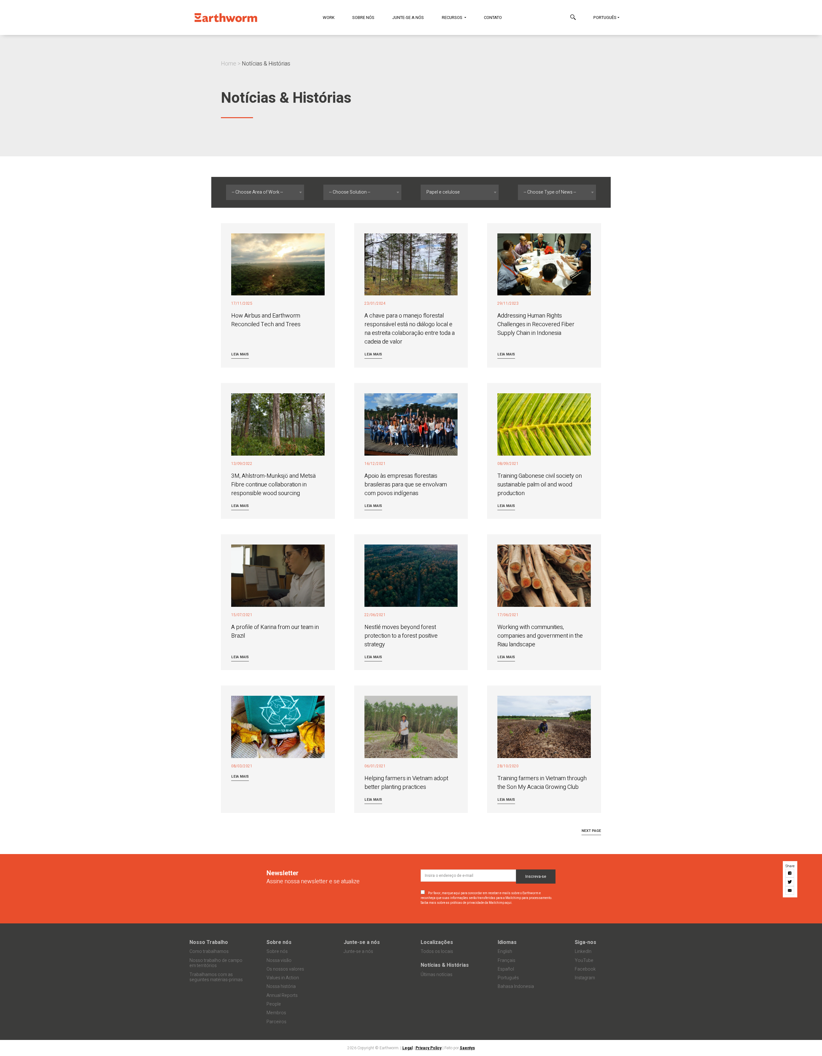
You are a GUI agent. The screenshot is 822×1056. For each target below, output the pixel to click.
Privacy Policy (428, 1048)
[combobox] (265, 192)
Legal (407, 1048)
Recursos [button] (452, 17)
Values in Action (283, 977)
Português (604, 17)
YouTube (584, 960)
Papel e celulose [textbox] (443, 192)
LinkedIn (583, 951)
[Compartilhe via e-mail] (790, 890)
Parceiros (276, 1021)
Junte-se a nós (408, 17)
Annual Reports (282, 995)
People (274, 1004)
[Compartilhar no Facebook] (790, 873)
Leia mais (240, 354)
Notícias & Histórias (445, 965)
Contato (493, 17)
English (505, 951)
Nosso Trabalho (208, 942)
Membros (276, 1012)
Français (506, 960)
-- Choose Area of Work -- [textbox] (257, 192)
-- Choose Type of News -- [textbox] (550, 192)
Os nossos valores (285, 969)
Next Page (591, 830)
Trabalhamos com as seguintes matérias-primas (216, 977)
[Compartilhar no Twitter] (790, 882)
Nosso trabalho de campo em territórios (215, 963)
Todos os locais (437, 951)
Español (506, 969)
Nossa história (281, 986)
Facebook (585, 969)
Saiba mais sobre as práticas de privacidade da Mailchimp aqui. (466, 903)
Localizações (437, 942)
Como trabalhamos (209, 951)
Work (329, 17)
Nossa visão (279, 960)
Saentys (467, 1048)
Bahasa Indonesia (516, 986)
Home (228, 63)
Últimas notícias (436, 974)
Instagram (585, 977)
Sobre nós (363, 17)
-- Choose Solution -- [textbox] (349, 192)
